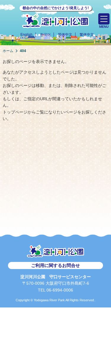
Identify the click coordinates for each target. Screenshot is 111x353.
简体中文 (65, 35)
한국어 (45, 35)
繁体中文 (87, 35)
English (26, 35)
